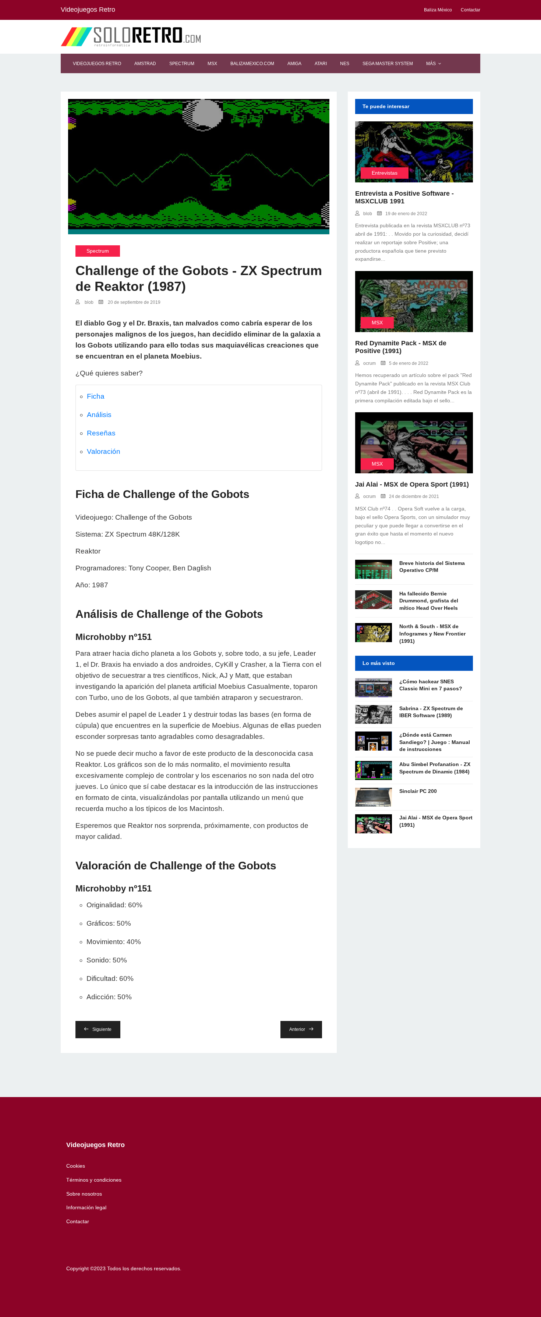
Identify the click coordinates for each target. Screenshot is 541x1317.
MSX (212, 63)
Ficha (96, 396)
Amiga (294, 63)
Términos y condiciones (93, 1180)
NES (344, 63)
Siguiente (102, 1029)
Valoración (103, 451)
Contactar (77, 1221)
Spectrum (181, 63)
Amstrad (145, 63)
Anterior (297, 1029)
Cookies (75, 1166)
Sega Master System (388, 63)
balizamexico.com (252, 63)
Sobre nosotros (84, 1194)
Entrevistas (384, 173)
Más (431, 63)
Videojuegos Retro (97, 63)
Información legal (86, 1207)
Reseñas (101, 433)
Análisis (99, 415)
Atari (321, 63)
